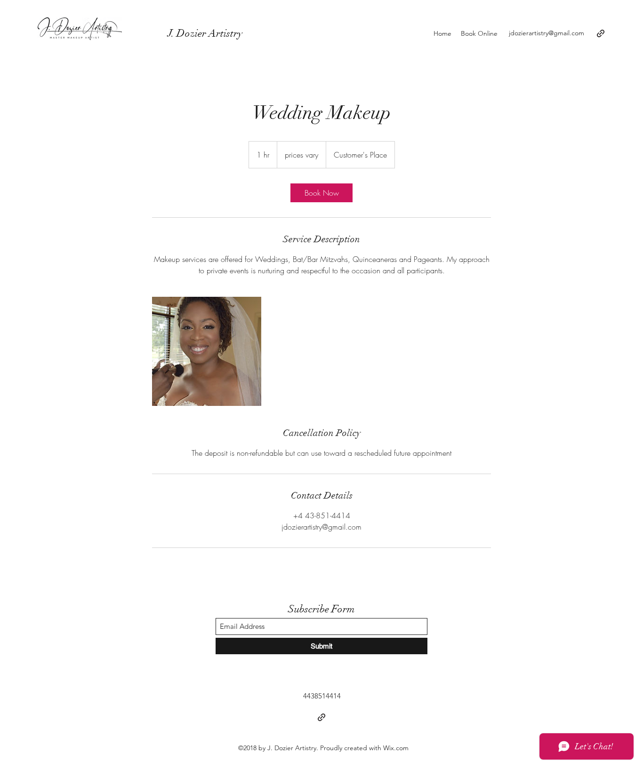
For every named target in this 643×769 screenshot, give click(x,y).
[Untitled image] (206, 351)
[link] (321, 192)
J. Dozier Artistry (177, 33)
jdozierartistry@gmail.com (546, 33)
